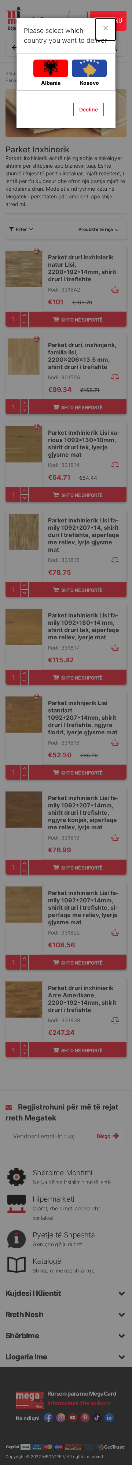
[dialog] (66, 732)
